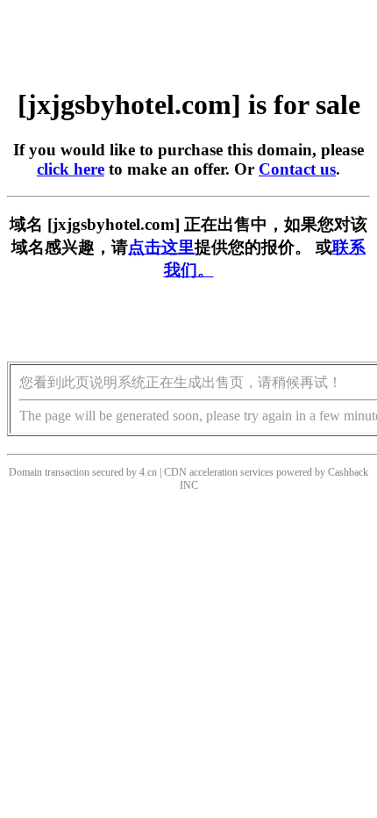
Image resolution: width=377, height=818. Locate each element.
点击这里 (161, 247)
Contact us (297, 169)
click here (70, 169)
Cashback (348, 472)
